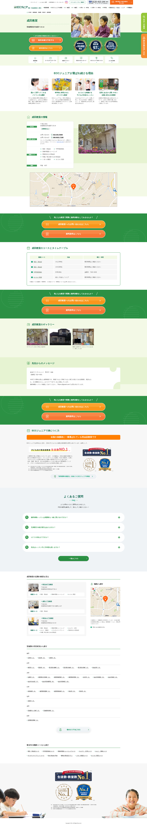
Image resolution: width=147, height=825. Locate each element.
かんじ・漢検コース (101, 751)
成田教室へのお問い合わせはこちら (73, 224)
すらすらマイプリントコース (36, 755)
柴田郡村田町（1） (74, 677)
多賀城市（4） (32, 691)
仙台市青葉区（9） (99, 677)
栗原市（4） (41, 667)
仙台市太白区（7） (33, 681)
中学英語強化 (60, 149)
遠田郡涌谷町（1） (59, 691)
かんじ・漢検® (45, 630)
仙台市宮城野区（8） (48, 681)
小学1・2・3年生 (84, 7)
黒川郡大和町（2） (83, 667)
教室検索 (46, 7)
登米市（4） (82, 691)
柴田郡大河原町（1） (44, 677)
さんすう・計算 (73, 628)
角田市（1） (31, 667)
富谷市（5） (72, 691)
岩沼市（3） (41, 658)
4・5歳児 (74, 7)
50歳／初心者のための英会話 (52, 157)
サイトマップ (34, 2)
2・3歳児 (67, 7)
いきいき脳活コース (82, 755)
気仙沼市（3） (96, 667)
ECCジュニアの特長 (56, 7)
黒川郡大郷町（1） (54, 667)
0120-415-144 (60, 142)
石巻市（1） (31, 658)
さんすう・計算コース (85, 751)
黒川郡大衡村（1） (68, 667)
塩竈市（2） (31, 677)
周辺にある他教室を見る (99, 627)
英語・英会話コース (33, 751)
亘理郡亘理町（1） (33, 720)
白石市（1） (86, 677)
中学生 (105, 7)
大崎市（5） (52, 658)
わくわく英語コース (97, 755)
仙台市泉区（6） (113, 677)
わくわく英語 (60, 159)
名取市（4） (31, 701)
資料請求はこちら (73, 234)
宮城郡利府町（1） (48, 710)
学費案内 (129, 7)
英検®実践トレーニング (50, 151)
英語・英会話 (47, 149)
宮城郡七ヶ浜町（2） (34, 710)
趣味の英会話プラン (67, 755)
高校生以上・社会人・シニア (117, 7)
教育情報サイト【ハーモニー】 (56, 2)
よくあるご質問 (43, 2)
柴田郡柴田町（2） (59, 677)
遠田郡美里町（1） (45, 691)
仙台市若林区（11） (63, 681)
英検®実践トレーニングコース (66, 751)
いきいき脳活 (47, 159)
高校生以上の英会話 (49, 154)
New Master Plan (53, 755)
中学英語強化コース (48, 751)
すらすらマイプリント (59, 630)
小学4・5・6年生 (96, 7)
